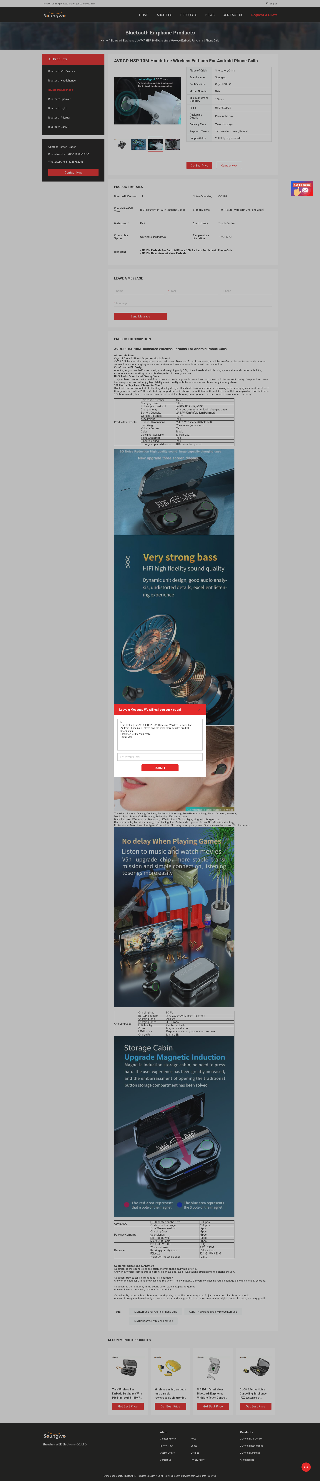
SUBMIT (160, 768)
